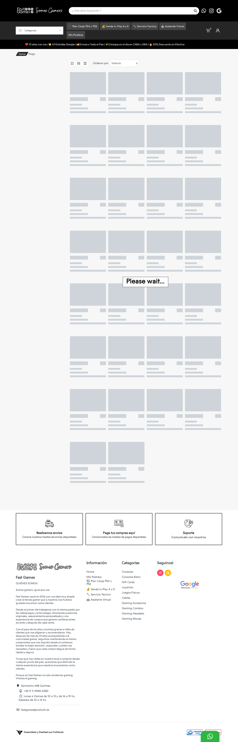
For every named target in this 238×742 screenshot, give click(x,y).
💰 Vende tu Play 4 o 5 (100, 589)
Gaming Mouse (131, 618)
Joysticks (127, 587)
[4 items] (72, 63)
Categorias (30, 30)
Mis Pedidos (94, 576)
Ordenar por (100, 63)
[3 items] (78, 63)
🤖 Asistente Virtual (98, 599)
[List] (85, 63)
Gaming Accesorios (134, 603)
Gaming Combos (132, 608)
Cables (126, 597)
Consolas (127, 571)
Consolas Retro (131, 576)
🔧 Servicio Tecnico (98, 594)
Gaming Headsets (133, 613)
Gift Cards (128, 582)
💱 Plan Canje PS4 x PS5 (99, 583)
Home (22, 54)
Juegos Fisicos (131, 592)
